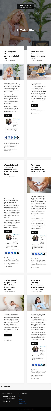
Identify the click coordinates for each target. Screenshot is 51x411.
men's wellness (7, 263)
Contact (29, 13)
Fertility (40, 260)
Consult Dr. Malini (36, 13)
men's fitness (8, 260)
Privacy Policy (22, 401)
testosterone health (8, 264)
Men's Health (14, 260)
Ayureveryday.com (15, 134)
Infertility (44, 261)
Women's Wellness (7, 150)
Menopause (16, 144)
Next (7, 386)
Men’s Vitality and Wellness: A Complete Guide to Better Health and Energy (11, 169)
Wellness (34, 109)
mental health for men (14, 263)
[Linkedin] (15, 137)
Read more (8, 115)
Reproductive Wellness (38, 264)
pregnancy (38, 263)
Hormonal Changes (10, 144)
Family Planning (35, 260)
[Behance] (9, 137)
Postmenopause (7, 149)
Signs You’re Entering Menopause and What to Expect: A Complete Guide (37, 285)
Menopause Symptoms (8, 146)
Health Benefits (9, 142)
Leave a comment (9, 152)
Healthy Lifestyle (39, 261)
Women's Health (14, 149)
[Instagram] (12, 137)
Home (12, 13)
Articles (22, 13)
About (17, 13)
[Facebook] (6, 137)
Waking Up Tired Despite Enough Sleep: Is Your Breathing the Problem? (10, 285)
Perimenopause (11, 147)
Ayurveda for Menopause (10, 143)
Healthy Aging (8, 259)
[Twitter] (17, 137)
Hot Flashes (33, 372)
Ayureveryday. (25, 6)
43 (4, 386)
